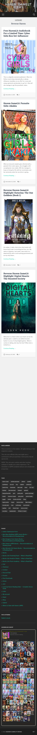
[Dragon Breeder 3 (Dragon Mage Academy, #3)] (4, 716)
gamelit (26, 490)
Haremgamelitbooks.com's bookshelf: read (15, 631)
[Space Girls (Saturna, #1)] (18, 678)
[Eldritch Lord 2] (15, 657)
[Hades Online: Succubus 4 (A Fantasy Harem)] (32, 668)
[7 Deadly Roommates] (4, 646)
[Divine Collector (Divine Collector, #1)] (32, 705)
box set (12, 484)
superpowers (13, 511)
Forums (5, 575)
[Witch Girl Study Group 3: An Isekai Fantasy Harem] (32, 715)
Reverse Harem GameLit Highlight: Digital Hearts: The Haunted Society (16, 276)
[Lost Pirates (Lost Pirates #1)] (29, 646)
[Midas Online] (8, 678)
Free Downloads (7, 578)
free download (12, 490)
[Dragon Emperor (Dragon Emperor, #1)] (8, 657)
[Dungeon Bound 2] (22, 715)
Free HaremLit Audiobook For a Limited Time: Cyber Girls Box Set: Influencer (17, 33)
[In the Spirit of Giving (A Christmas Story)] (25, 684)
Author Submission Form (10, 531)
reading (4, 508)
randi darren (26, 505)
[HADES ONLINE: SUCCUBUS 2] (25, 668)
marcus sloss (20, 502)
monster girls (5, 505)
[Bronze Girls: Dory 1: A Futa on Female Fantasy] (32, 694)
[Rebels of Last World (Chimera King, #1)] (4, 710)
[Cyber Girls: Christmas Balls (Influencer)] (32, 673)
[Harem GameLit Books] (18, 6)
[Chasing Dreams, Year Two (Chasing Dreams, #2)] (8, 700)
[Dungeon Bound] (18, 715)
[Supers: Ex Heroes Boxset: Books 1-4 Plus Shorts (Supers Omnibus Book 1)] (29, 655)
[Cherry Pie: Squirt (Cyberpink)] (8, 673)
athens (23, 481)
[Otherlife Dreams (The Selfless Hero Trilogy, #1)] (8, 651)
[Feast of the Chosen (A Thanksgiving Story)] (18, 684)
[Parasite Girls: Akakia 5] (22, 689)
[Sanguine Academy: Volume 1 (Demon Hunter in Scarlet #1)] (18, 721)
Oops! (4, 597)
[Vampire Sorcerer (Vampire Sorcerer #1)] (18, 667)
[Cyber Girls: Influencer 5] (18, 689)
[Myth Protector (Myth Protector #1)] (22, 646)
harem (4, 496)
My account (6, 594)
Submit (5, 603)
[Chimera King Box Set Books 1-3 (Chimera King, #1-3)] (15, 709)
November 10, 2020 (11, 265)
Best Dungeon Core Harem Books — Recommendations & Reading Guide (13, 540)
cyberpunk (28, 484)
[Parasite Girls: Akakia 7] (25, 694)
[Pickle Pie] (8, 646)
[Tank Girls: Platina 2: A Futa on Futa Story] (29, 694)
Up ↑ (34, 731)
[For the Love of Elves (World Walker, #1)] (22, 662)
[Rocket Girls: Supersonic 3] (15, 689)
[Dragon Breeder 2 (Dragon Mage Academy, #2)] (32, 710)
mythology (18, 505)
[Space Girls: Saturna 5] (11, 694)
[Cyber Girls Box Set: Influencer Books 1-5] (22, 673)
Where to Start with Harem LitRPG (13, 605)
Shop (4, 600)
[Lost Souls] (15, 716)
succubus (4, 511)
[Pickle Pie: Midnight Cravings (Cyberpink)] (29, 678)
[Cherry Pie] (11, 646)
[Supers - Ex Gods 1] (25, 646)
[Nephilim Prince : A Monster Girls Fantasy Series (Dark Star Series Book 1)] (8, 721)
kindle (9, 499)
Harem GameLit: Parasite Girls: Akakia (16, 104)
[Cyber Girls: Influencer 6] (18, 694)
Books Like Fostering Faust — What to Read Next (17, 555)
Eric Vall (31, 487)
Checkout (5, 567)
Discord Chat (7, 572)
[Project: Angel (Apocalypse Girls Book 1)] (15, 700)
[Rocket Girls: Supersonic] (25, 678)
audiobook (5, 484)
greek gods (20, 493)
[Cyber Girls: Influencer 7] (4, 694)
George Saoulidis (6, 493)
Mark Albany (29, 502)
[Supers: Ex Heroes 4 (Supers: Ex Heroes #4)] (11, 662)
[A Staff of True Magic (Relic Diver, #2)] (25, 657)
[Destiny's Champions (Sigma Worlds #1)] (29, 699)
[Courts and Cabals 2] (11, 716)
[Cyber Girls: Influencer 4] (32, 683)
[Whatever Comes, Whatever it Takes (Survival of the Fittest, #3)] (4, 705)
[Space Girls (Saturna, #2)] (8, 689)
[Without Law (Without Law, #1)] (11, 657)
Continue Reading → (10, 89)
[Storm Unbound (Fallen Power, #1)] (15, 678)
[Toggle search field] (34, 14)
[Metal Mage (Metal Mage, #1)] (25, 652)
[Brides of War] (15, 667)
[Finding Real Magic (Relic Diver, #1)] (15, 646)
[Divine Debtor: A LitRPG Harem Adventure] (11, 700)
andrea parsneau (15, 481)
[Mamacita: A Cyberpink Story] (15, 673)
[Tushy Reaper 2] (4, 678)
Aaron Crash (5, 481)
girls (14, 493)
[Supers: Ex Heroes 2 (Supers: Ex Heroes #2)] (18, 662)
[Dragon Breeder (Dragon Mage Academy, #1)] (29, 710)
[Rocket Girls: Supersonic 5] (29, 689)
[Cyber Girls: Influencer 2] (4, 689)
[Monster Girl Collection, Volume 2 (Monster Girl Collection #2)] (22, 699)
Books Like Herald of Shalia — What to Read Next (17, 558)
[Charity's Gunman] (22, 721)
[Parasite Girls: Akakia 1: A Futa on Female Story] (4, 683)
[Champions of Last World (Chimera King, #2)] (8, 710)
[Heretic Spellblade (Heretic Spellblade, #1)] (25, 721)
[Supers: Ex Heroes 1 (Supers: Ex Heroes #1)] (18, 646)
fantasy (4, 490)
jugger (3, 499)
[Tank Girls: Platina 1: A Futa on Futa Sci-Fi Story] (22, 683)
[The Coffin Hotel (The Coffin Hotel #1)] (29, 721)
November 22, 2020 (11, 181)
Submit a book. (6, 618)
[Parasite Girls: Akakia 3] (11, 683)
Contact (5, 570)
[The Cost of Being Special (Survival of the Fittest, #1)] (25, 662)
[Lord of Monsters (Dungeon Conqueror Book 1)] (22, 656)
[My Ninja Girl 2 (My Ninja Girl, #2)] (15, 705)
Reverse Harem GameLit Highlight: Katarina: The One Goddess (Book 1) (18, 193)
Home (4, 581)
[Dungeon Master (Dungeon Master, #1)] (4, 657)
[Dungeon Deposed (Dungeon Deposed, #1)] (15, 652)
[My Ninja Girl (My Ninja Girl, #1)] (25, 700)
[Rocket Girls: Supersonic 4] (29, 683)
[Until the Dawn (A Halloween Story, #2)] (32, 678)
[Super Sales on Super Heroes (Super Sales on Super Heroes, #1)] (11, 651)
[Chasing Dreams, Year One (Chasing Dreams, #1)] (11, 668)
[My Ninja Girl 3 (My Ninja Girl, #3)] (18, 705)
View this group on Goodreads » (25, 724)
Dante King (5, 487)
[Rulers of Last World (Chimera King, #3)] (11, 710)
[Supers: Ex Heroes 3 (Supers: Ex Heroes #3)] (15, 662)
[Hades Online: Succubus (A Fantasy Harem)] (22, 668)
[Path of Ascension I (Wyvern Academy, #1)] (11, 704)
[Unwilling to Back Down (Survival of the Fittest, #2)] (8, 668)
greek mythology (29, 493)
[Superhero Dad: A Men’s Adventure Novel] (32, 699)
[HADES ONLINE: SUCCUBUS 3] (29, 668)
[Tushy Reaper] (11, 673)
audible (29, 481)
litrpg (24, 499)
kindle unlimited (17, 499)
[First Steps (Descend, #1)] (8, 704)
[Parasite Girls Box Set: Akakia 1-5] (25, 689)
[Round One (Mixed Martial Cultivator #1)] (4, 673)
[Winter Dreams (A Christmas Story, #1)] (29, 662)
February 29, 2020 (10, 354)
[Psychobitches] (32, 646)
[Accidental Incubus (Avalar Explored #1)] (29, 705)
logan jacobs (5, 502)
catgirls (22, 484)
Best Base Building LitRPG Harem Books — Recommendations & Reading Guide (15, 535)
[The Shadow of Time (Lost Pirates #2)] (4, 652)
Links (4, 591)
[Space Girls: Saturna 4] (32, 689)
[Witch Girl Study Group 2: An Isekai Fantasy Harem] (25, 709)
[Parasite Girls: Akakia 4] (15, 683)
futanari (20, 490)
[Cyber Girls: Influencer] (22, 678)
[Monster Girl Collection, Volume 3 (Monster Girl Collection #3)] (11, 721)
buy (17, 484)
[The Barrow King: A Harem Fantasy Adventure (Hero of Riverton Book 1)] (29, 716)
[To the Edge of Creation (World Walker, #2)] (11, 678)
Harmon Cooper (12, 496)
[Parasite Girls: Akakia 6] (11, 689)
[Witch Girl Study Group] (4, 699)
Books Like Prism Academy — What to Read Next (17, 561)
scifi (10, 508)
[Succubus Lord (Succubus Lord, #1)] (29, 652)
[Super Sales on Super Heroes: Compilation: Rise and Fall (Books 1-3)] (18, 651)
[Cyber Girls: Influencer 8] (15, 694)
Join (4, 584)
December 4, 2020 (10, 94)
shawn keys (16, 508)
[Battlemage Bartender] (18, 700)
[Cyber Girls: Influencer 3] (25, 673)
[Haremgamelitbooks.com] (6, 635)
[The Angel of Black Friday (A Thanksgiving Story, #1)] (32, 662)
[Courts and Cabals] (8, 716)
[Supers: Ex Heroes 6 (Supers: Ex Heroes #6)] (4, 662)
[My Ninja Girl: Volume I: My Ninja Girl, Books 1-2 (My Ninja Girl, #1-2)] (25, 703)
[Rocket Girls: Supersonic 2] (22, 694)
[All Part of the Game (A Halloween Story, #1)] (4, 668)
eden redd (20, 487)
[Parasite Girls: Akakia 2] (8, 683)
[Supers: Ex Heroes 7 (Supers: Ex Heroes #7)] (32, 656)
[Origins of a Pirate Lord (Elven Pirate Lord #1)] (22, 710)
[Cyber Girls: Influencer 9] (8, 694)
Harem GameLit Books (14, 731)
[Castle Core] (15, 721)
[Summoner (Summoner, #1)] (22, 652)
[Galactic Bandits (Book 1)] (18, 656)
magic (12, 502)
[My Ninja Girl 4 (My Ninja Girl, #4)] (22, 705)
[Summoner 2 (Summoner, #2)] (32, 652)
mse (12, 505)
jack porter (20, 496)
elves (26, 487)
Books (5, 553)
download (12, 487)
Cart (4, 564)
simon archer (24, 508)
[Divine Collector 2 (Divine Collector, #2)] (25, 715)
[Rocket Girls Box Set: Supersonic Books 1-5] (29, 673)
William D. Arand (22, 511)
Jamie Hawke (29, 496)
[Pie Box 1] (18, 673)
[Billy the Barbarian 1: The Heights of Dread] (4, 721)
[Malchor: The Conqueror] (18, 710)
